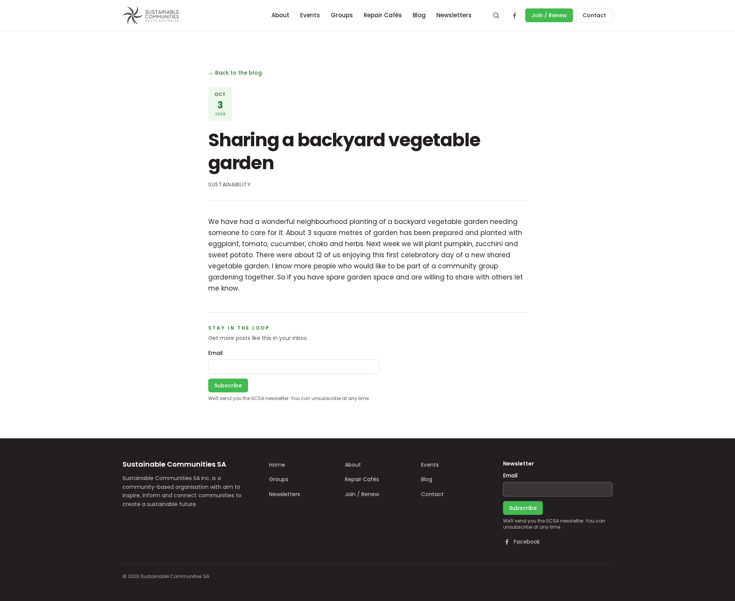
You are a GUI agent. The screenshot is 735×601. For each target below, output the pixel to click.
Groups (342, 15)
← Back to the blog (235, 73)
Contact (594, 15)
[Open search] (496, 15)
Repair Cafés (383, 15)
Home (277, 465)
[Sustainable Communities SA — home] (150, 15)
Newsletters (454, 15)
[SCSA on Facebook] (514, 15)
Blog (419, 15)
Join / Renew (549, 15)
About (280, 15)
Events (310, 15)
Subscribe (228, 385)
